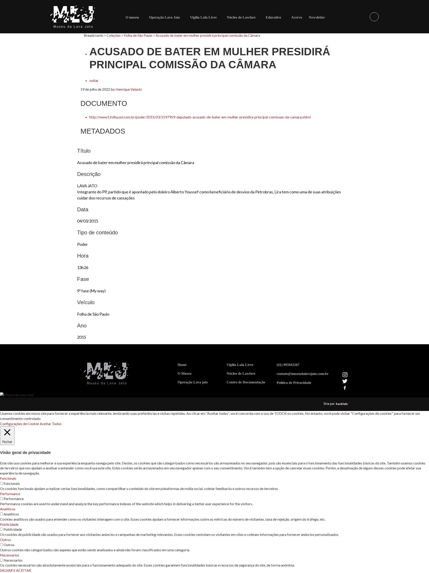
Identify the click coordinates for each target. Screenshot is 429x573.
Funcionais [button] (8, 478)
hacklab (341, 404)
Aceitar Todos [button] (50, 423)
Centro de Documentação (246, 382)
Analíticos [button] (7, 509)
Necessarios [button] (9, 555)
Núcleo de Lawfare (241, 17)
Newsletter (317, 17)
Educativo (273, 17)
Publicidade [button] (9, 524)
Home (182, 365)
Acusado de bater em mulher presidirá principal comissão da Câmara (208, 35)
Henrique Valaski (129, 89)
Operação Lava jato (193, 382)
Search (374, 16)
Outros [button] (5, 539)
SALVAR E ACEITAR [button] (15, 570)
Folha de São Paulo (138, 35)
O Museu (184, 373)
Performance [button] (10, 494)
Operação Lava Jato (164, 17)
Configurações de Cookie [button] (19, 423)
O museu (132, 17)
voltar (94, 80)
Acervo (296, 17)
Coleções (114, 35)
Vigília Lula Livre (203, 17)
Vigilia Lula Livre (240, 365)
